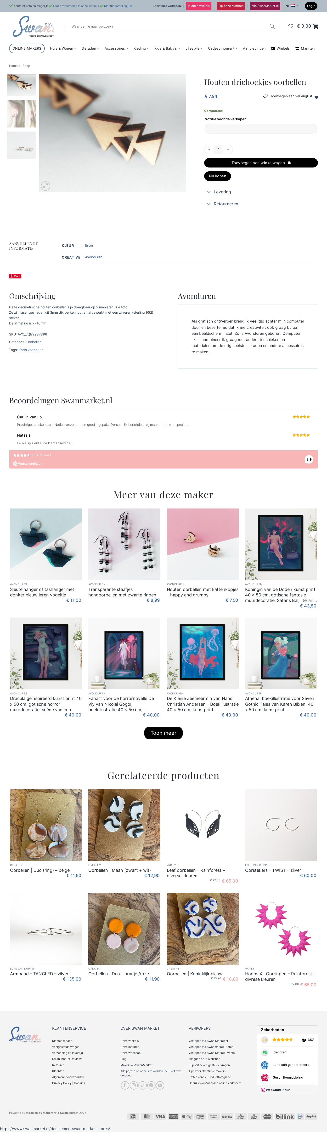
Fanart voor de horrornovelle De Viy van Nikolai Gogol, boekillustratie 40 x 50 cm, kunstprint (121, 704)
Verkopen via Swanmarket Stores (211, 1047)
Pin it (17, 276)
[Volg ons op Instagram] (134, 1085)
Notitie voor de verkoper (225, 119)
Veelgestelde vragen (65, 1047)
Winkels (283, 48)
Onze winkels (129, 1041)
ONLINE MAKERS (26, 48)
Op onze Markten (231, 6)
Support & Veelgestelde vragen (209, 1065)
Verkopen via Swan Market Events (212, 1053)
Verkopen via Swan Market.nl (208, 1041)
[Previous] (48, 133)
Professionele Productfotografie (210, 1077)
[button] (311, 6)
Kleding (140, 48)
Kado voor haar (31, 350)
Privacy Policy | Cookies (68, 1083)
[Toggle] (209, 192)
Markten (308, 48)
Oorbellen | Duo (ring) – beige (40, 870)
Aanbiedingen (254, 48)
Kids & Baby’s (165, 48)
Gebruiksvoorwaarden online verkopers (215, 1083)
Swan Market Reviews (67, 1059)
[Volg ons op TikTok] (142, 1085)
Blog (123, 1059)
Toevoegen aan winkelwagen (258, 163)
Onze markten (129, 1047)
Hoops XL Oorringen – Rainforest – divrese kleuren (280, 976)
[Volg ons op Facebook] (125, 1085)
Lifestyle (193, 48)
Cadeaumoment (221, 48)
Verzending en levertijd (67, 1053)
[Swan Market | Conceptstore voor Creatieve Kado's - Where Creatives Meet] (33, 26)
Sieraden (89, 48)
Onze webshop (130, 1053)
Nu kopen (217, 176)
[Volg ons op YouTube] (160, 1085)
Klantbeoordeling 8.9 (118, 6)
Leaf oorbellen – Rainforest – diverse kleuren (196, 873)
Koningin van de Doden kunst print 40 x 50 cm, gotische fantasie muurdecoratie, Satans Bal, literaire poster (280, 595)
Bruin (89, 245)
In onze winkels (199, 6)
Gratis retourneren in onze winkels (76, 6)
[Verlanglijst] (290, 26)
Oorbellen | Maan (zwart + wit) (119, 870)
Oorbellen (33, 342)
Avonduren (93, 257)
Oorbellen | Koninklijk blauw (195, 973)
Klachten (58, 1071)
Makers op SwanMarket (136, 1065)
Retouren (58, 1065)
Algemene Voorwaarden (68, 1077)
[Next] (177, 133)
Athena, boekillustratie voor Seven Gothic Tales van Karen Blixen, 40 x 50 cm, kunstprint (279, 704)
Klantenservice (62, 1041)
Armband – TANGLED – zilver (39, 973)
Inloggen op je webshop (204, 1059)
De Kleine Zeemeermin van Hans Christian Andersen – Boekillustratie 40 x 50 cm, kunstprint (203, 704)
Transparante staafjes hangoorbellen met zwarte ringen (122, 592)
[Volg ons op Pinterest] (151, 1085)
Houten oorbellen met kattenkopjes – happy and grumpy (202, 592)
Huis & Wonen (61, 48)
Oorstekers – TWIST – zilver (273, 870)
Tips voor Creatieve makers (207, 1071)
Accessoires (115, 48)
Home (13, 66)
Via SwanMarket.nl (265, 6)
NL (288, 6)
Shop (26, 66)
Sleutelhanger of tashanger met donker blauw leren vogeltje (42, 592)
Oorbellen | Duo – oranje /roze (118, 973)
